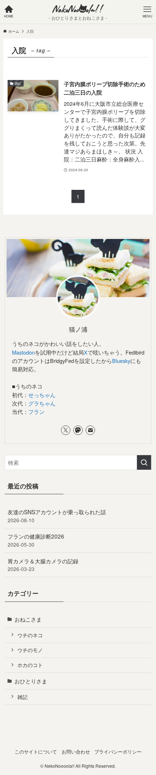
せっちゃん (42, 395)
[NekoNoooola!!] (78, 8)
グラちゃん (42, 403)
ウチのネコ (30, 635)
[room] (78, 430)
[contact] (90, 430)
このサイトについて (36, 751)
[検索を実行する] (144, 462)
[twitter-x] (65, 430)
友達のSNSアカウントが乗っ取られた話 (57, 516)
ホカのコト (30, 664)
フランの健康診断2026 (36, 540)
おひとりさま (31, 681)
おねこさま (28, 619)
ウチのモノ (30, 650)
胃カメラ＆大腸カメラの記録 (43, 565)
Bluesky (121, 360)
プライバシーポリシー (117, 751)
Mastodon (23, 352)
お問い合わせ (76, 751)
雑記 (22, 696)
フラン (36, 411)
